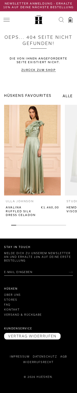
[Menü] (6, 19)
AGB (63, 356)
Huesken (44, 377)
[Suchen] (61, 20)
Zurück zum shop (38, 70)
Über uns (12, 295)
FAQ (7, 304)
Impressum (20, 356)
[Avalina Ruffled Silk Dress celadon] (32, 150)
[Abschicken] (71, 272)
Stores (10, 299)
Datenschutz (45, 356)
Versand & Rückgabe (23, 314)
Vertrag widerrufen (32, 336)
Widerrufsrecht (38, 362)
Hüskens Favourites (28, 95)
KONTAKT (12, 309)
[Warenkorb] (70, 20)
